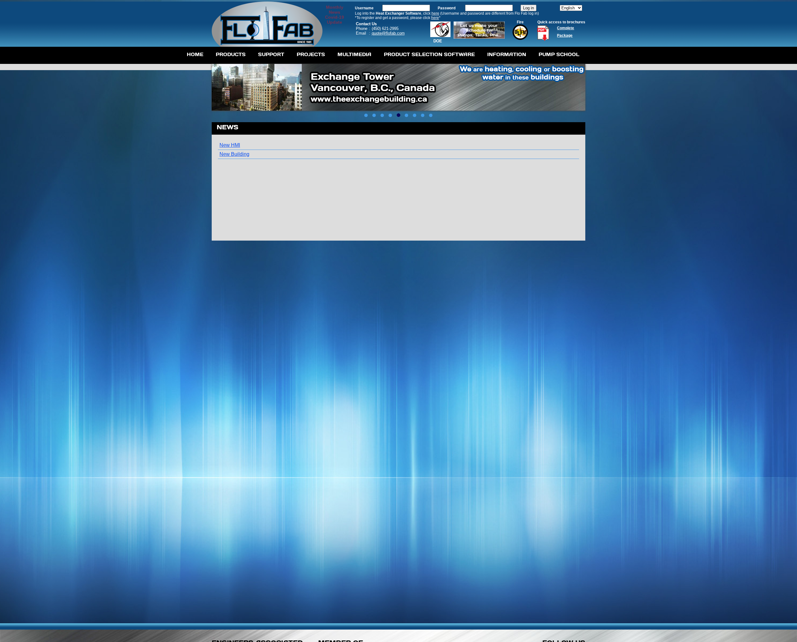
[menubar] (383, 55)
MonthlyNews (334, 10)
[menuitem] (195, 55)
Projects (311, 54)
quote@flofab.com (388, 33)
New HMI (229, 145)
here (435, 13)
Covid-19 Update (334, 20)
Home (195, 54)
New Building (234, 154)
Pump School (559, 54)
